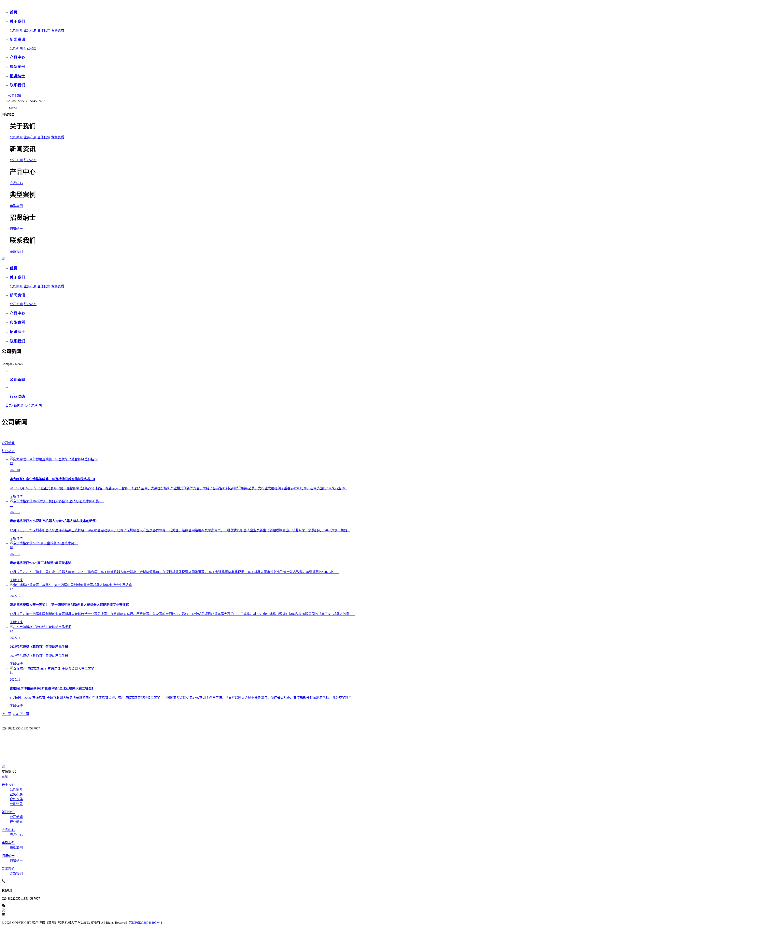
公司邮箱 (14, 96)
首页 (8, 405)
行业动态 (30, 48)
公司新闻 (16, 48)
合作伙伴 (43, 30)
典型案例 (16, 206)
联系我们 (16, 251)
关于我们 (8, 784)
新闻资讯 (20, 405)
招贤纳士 (16, 229)
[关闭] (18, 114)
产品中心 (16, 183)
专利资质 (57, 30)
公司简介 (16, 30)
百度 (5, 776)
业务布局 (30, 30)
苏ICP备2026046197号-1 (145, 922)
